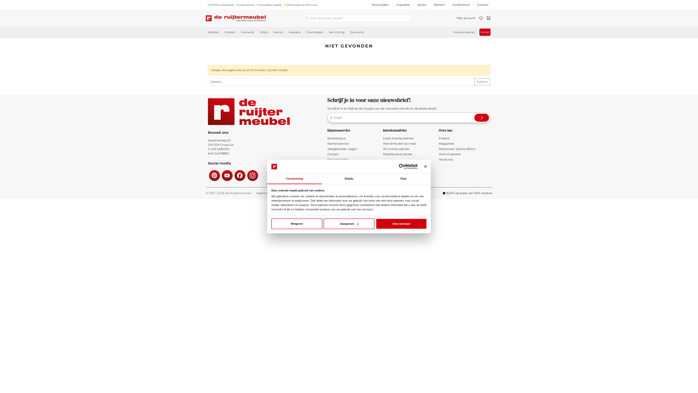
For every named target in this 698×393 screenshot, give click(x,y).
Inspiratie (403, 5)
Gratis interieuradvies (398, 138)
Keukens (295, 32)
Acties (421, 5)
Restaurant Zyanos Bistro (457, 149)
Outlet (485, 32)
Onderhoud (461, 5)
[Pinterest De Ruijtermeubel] (214, 175)
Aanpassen (347, 223)
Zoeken (482, 82)
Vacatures (446, 159)
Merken (439, 5)
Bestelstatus (336, 138)
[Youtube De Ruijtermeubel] (227, 175)
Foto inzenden (338, 159)
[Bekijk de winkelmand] (488, 18)
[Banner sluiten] (425, 166)
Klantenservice (338, 143)
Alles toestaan (401, 223)
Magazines (446, 143)
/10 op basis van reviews (302, 5)
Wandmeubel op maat (399, 143)
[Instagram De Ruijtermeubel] (252, 175)
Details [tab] (349, 178)
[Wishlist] (481, 18)
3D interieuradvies (396, 149)
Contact (483, 5)
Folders (444, 138)
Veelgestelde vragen (342, 149)
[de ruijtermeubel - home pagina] (238, 18)
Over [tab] (403, 178)
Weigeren (297, 223)
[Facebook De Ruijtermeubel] (239, 175)
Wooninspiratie (450, 154)
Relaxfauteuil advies (397, 154)
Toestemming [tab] (294, 178)
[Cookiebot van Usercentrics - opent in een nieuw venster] (402, 166)
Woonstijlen (380, 5)
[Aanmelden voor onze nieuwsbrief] (481, 118)
